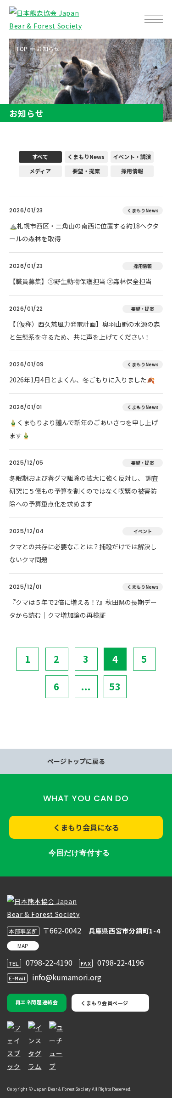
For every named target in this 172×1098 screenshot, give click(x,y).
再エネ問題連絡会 (37, 1002)
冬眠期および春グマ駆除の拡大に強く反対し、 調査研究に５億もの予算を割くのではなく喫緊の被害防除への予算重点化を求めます (83, 490)
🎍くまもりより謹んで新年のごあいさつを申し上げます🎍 (83, 429)
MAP (22, 946)
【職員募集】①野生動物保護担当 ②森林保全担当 (80, 281)
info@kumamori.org (66, 977)
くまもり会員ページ (104, 1003)
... (86, 686)
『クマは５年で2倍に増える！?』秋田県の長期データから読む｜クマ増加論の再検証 (83, 608)
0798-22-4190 (49, 962)
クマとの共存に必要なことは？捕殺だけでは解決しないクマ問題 (83, 553)
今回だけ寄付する (79, 853)
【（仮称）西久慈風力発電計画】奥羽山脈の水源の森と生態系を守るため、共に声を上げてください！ (84, 330)
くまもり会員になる (86, 827)
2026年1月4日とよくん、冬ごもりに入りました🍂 (82, 379)
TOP (22, 48)
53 (115, 686)
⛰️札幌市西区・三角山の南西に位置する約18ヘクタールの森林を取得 (84, 232)
